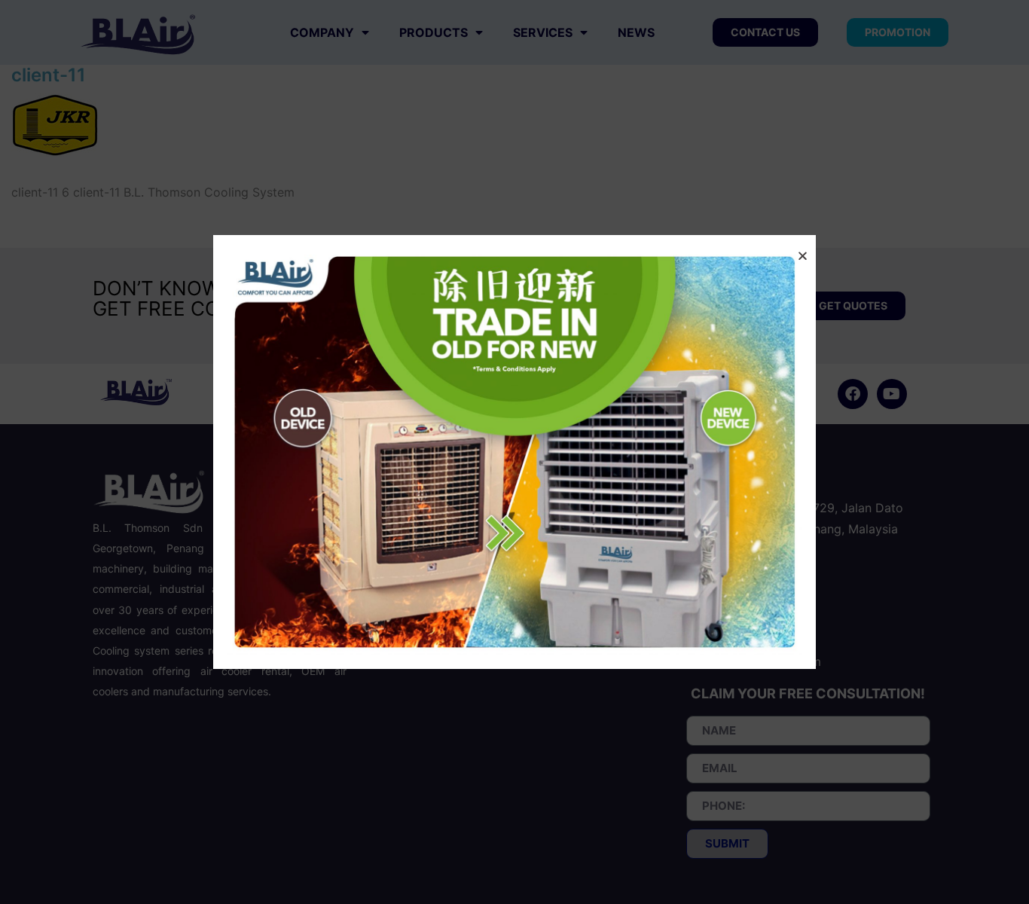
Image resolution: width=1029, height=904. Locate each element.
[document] (514, 452)
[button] (802, 255)
